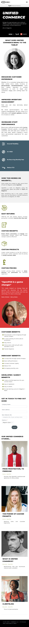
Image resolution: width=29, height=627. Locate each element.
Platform (4, 420)
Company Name (6, 404)
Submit (14, 427)
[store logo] (5, 2)
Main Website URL (7, 415)
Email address (6, 409)
